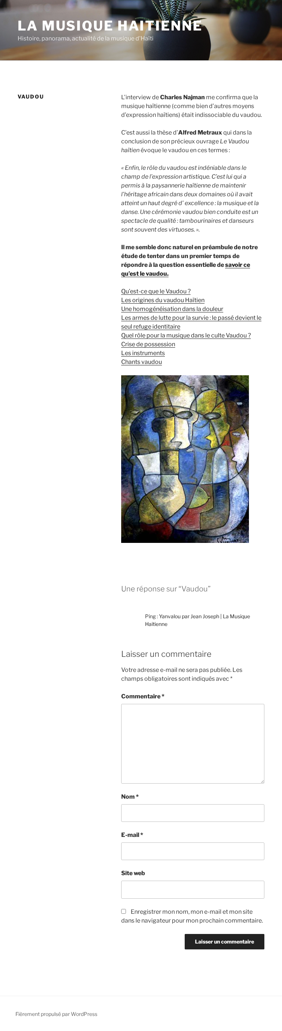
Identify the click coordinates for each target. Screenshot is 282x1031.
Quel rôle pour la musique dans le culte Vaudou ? (186, 335)
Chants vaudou (141, 361)
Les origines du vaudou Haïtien (163, 300)
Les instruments (143, 353)
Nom (130, 796)
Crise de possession (148, 344)
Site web (133, 873)
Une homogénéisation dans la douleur (172, 308)
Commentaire (142, 696)
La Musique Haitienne (110, 26)
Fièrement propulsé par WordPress (56, 1014)
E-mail (132, 834)
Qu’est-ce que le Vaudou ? (156, 291)
